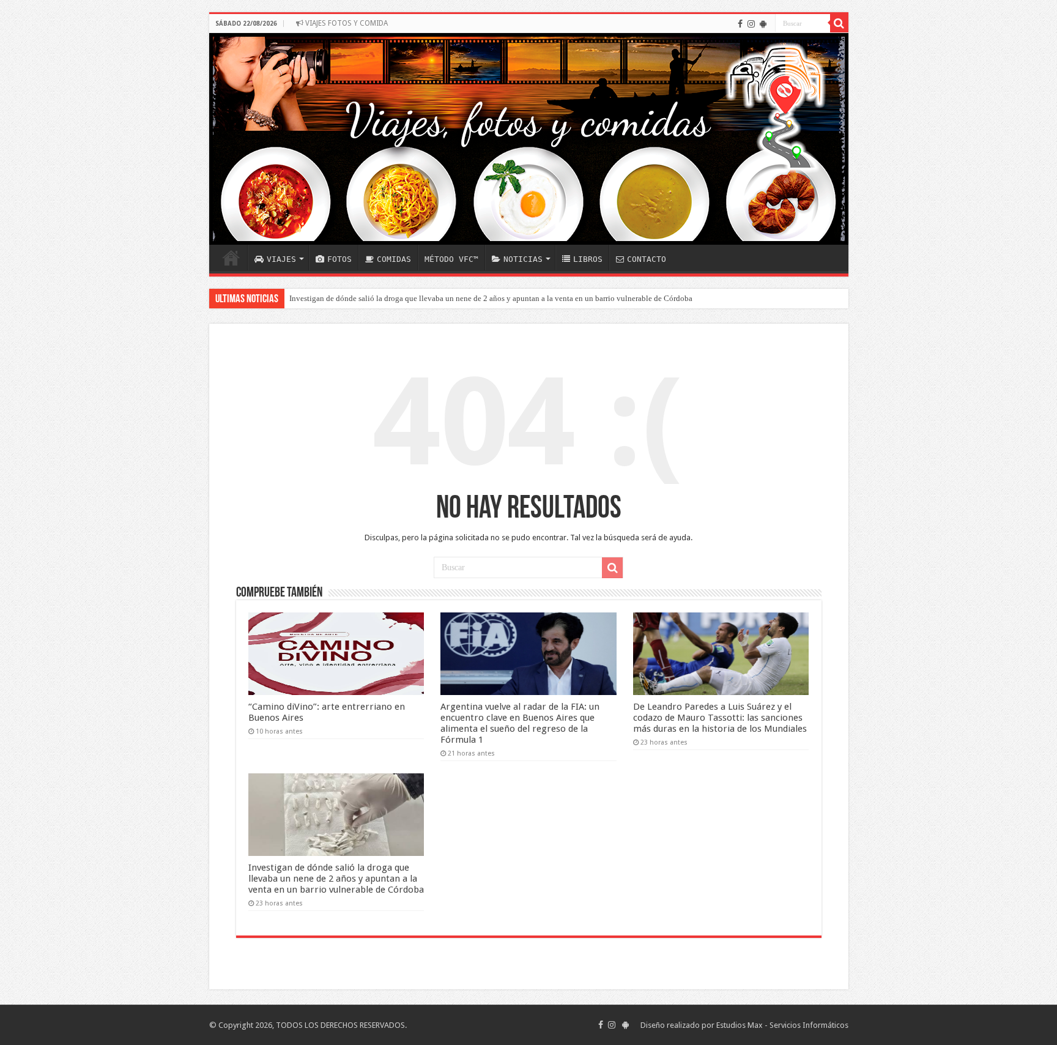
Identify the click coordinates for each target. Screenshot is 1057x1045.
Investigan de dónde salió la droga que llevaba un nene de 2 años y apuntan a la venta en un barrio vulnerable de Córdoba (490, 298)
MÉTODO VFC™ (451, 259)
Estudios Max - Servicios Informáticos (782, 1025)
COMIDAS (394, 259)
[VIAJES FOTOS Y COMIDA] (528, 139)
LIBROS (588, 259)
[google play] (763, 24)
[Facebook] (740, 24)
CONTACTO (646, 259)
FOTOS (339, 259)
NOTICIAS (523, 259)
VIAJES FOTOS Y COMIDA (345, 23)
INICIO (231, 257)
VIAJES (281, 259)
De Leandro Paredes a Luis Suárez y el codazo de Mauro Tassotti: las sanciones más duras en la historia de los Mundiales (720, 717)
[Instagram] (751, 24)
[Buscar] (839, 23)
